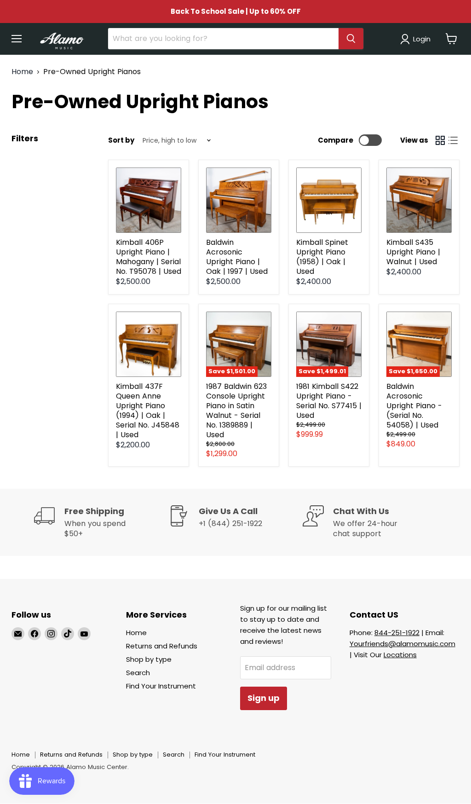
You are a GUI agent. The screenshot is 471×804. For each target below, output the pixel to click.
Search (138, 672)
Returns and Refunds (161, 646)
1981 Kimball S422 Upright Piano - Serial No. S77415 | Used (329, 401)
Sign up (263, 698)
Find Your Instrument (161, 686)
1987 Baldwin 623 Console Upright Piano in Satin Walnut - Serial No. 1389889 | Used (236, 410)
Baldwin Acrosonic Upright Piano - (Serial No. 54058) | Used (414, 405)
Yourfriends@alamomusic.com (402, 643)
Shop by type (149, 659)
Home (22, 72)
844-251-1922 (396, 632)
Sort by (121, 140)
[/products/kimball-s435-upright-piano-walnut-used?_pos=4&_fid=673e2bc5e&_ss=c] (419, 200)
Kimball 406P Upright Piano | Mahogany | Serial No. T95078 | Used (148, 257)
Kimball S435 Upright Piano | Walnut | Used (413, 252)
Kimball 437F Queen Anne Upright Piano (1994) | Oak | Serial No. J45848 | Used (147, 410)
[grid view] (440, 140)
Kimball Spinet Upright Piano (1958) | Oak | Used (322, 257)
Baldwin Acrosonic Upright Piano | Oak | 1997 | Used (237, 257)
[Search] (351, 38)
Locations (400, 654)
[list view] (453, 140)
